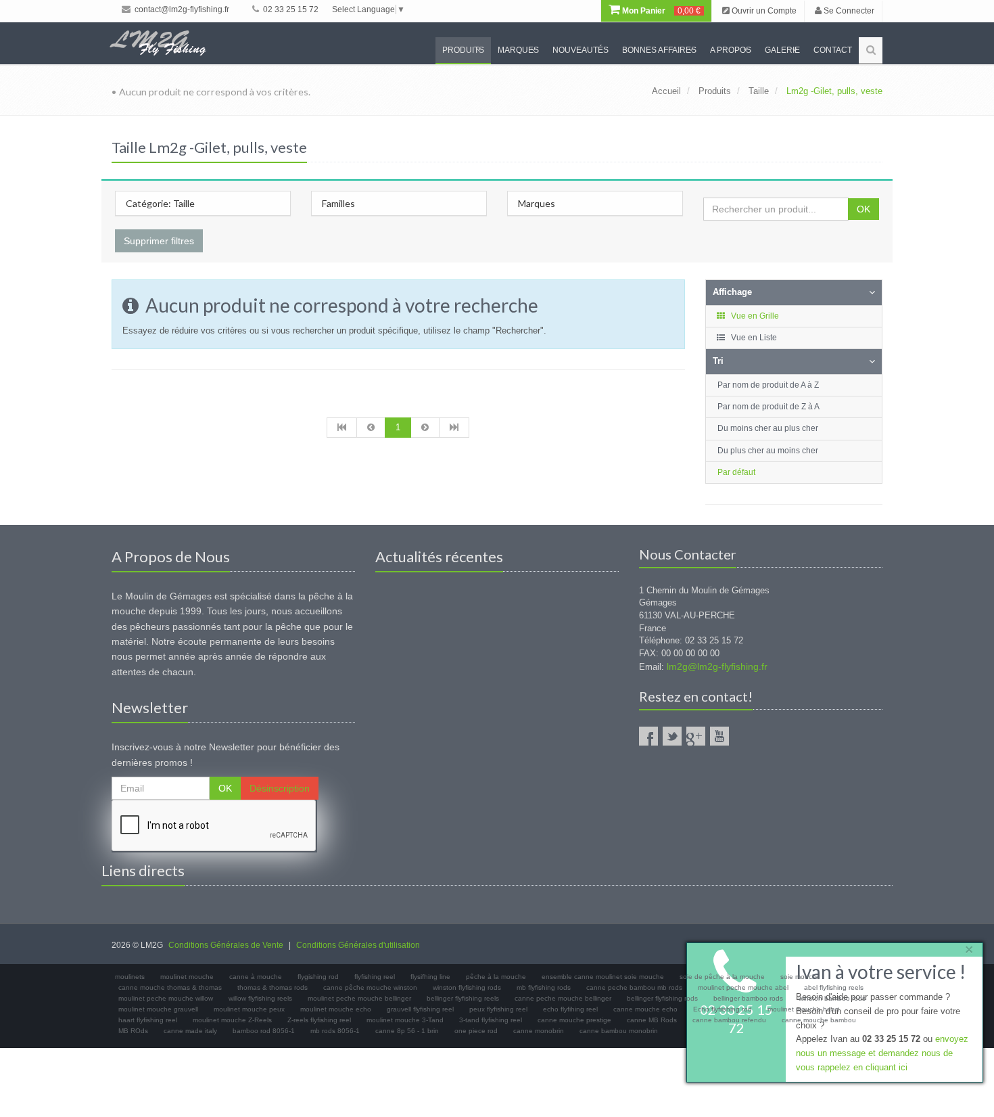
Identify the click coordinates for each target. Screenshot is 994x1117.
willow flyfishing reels (260, 998)
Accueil (666, 91)
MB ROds (133, 1030)
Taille (759, 91)
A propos (730, 50)
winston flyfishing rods (467, 987)
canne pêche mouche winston (370, 987)
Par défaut (736, 472)
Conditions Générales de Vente (225, 945)
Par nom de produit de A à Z (768, 385)
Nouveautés (580, 50)
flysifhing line (430, 976)
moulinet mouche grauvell (158, 1009)
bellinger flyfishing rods (662, 998)
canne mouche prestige (574, 1020)
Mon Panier (660, 11)
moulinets (130, 976)
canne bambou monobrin (618, 1030)
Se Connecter (848, 11)
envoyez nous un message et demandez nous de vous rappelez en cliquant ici (882, 1053)
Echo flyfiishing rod (722, 1009)
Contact (832, 50)
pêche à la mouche (496, 976)
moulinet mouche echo (335, 1009)
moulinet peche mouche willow (165, 998)
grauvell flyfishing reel (420, 1009)
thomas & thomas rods (272, 987)
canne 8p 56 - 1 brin (407, 1030)
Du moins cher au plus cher (767, 428)
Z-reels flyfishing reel (319, 1020)
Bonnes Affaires (659, 50)
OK (863, 209)
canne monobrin (538, 1030)
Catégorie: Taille (160, 203)
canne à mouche (255, 976)
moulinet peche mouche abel (743, 987)
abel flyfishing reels (833, 987)
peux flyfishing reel (498, 1009)
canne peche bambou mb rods (634, 987)
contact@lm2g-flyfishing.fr (181, 9)
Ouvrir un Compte (763, 11)
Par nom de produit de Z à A (768, 406)
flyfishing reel (374, 976)
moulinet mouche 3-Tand (405, 1020)
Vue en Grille (754, 316)
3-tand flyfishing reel (490, 1020)
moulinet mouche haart (803, 1009)
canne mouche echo (645, 1009)
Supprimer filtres (159, 240)
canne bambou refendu (729, 1020)
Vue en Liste (753, 337)
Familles (338, 203)
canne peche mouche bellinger (563, 998)
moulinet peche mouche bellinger (359, 998)
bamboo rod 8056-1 (264, 1030)
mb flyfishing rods (544, 987)
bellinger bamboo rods (748, 998)
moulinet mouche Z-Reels (232, 1020)
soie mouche (800, 976)
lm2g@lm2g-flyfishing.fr (717, 666)
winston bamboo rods (832, 998)
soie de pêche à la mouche (722, 976)
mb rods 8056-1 (335, 1030)
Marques (518, 50)
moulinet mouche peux (249, 1009)
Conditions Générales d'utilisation (358, 945)
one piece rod (476, 1030)
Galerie (782, 50)
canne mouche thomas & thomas (170, 987)
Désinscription (280, 788)
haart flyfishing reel (147, 1020)
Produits (463, 50)
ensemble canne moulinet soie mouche (603, 976)
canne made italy (190, 1030)
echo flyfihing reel (570, 1009)
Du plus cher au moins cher (767, 450)
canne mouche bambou (819, 1020)
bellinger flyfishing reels (463, 998)
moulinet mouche (187, 976)
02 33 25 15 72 (289, 9)
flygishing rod (318, 976)
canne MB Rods (652, 1020)
